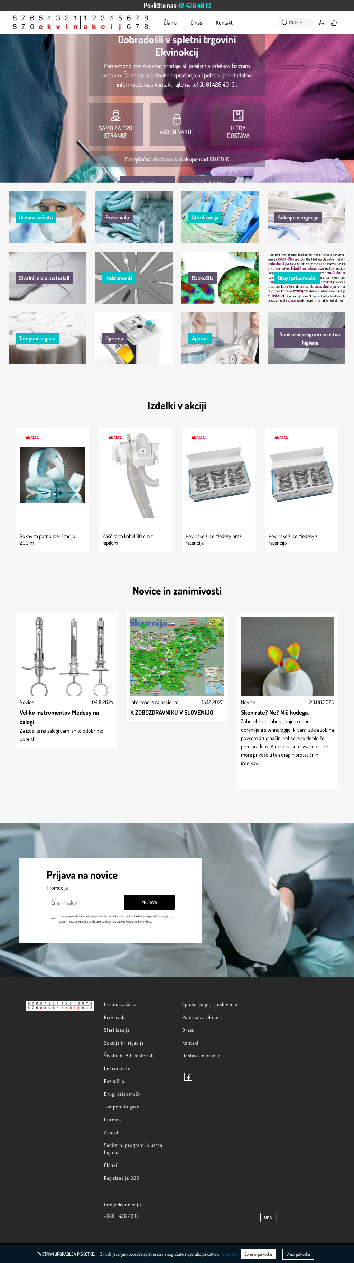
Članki (170, 22)
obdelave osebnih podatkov (107, 921)
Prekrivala (115, 1017)
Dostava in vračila (201, 1055)
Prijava (149, 902)
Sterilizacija (117, 1030)
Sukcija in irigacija (124, 1043)
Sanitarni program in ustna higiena (133, 1148)
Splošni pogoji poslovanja (209, 1004)
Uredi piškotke (298, 1254)
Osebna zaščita (120, 1004)
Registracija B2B (121, 1178)
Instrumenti (116, 1068)
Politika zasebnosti (202, 1017)
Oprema (112, 1119)
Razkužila (114, 1081)
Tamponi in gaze (121, 1107)
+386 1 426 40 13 (121, 1216)
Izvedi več (229, 1254)
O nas (196, 22)
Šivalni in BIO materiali (129, 1055)
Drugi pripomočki (123, 1094)
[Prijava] (321, 22)
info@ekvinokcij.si (123, 1204)
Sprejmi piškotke (258, 1254)
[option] (177, 5)
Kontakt (224, 22)
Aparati (112, 1132)
